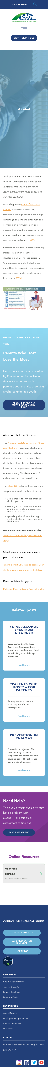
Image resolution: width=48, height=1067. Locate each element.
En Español (19, 5)
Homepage (22, 951)
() (19, 278)
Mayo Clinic (14, 486)
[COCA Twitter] (34, 1065)
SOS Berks (8, 1029)
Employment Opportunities (15, 1018)
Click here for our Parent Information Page (24, 405)
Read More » (24, 665)
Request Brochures (11, 992)
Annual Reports (10, 1013)
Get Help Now (24, 38)
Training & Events (11, 987)
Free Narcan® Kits (22, 932)
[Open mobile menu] (24, 30)
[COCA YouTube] (41, 1065)
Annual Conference (12, 1023)
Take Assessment (19, 832)
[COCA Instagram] (19, 1065)
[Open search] (35, 4)
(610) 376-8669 (9, 1050)
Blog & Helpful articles (13, 981)
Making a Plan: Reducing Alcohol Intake (23, 588)
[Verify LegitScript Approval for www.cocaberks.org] (22, 961)
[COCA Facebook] (26, 1065)
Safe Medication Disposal (22, 942)
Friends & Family (10, 997)
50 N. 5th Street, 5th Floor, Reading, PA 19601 (23, 1044)
